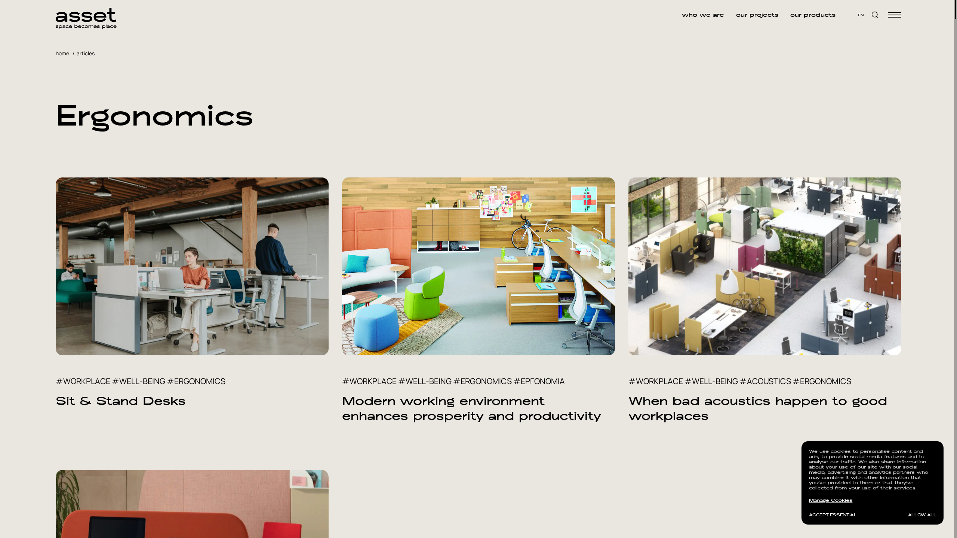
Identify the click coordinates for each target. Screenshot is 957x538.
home (62, 53)
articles (86, 53)
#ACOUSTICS (765, 380)
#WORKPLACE (83, 380)
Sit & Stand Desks (121, 401)
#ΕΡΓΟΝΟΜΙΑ (539, 380)
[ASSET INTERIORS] (86, 15)
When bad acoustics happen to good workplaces (757, 408)
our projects (757, 15)
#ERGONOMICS (196, 380)
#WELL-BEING (138, 380)
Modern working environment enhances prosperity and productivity (471, 408)
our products (813, 15)
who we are (703, 15)
